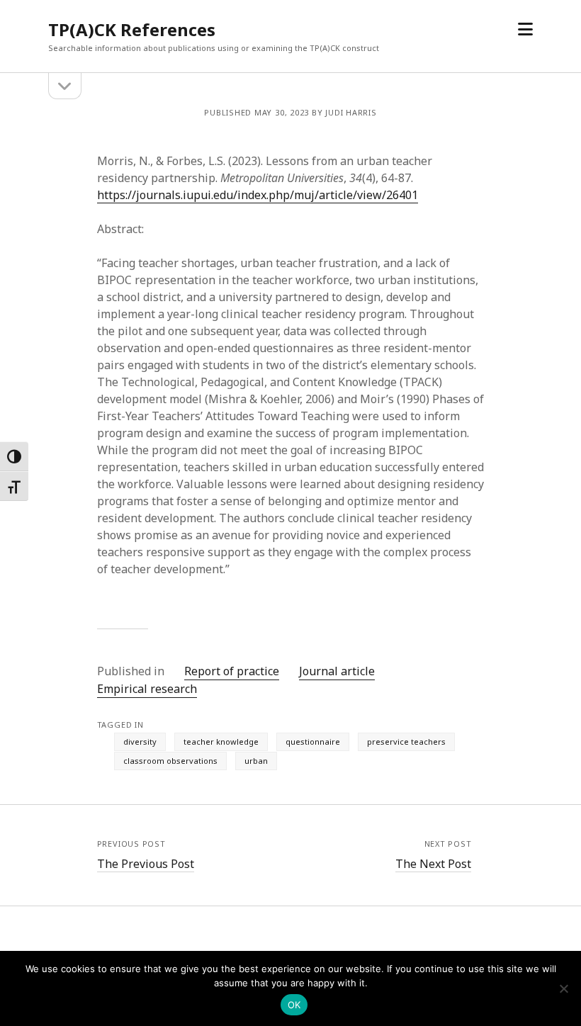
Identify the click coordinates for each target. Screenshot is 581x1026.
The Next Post (433, 864)
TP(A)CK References (131, 29)
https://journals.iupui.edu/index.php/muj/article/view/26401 (257, 195)
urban (256, 760)
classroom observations (170, 760)
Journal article (337, 671)
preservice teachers (406, 741)
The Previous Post (145, 864)
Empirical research (147, 689)
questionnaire (313, 741)
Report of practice (231, 671)
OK (294, 1004)
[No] (563, 988)
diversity (140, 741)
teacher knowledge (221, 741)
